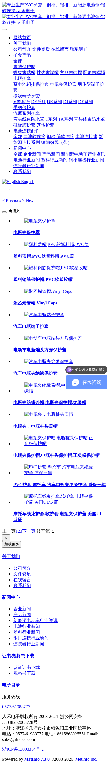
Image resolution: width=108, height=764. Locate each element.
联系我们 (22, 585)
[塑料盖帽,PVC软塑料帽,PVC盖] (56, 244)
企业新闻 (22, 608)
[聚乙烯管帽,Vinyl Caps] (48, 291)
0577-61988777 (16, 706)
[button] (12, 200)
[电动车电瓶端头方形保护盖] (53, 338)
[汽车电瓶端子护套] (44, 314)
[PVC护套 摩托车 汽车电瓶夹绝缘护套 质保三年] (59, 472)
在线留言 (22, 579)
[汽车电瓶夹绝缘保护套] (48, 361)
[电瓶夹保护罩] (39, 221)
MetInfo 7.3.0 (37, 759)
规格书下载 (24, 673)
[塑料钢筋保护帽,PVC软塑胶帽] (56, 267)
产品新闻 (22, 614)
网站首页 (22, 37)
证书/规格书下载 (18, 655)
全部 (17, 61)
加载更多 (11, 544)
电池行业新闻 (26, 626)
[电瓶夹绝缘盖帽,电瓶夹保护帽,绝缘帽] (59, 391)
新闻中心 (11, 597)
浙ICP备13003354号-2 (23, 749)
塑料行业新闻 (26, 632)
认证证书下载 (26, 667)
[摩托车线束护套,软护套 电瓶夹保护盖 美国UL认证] (59, 502)
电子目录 (11, 684)
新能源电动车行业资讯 (35, 620)
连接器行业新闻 (28, 643)
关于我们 (11, 556)
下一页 (28, 531)
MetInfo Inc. (86, 759)
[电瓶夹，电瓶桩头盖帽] (48, 414)
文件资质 (22, 574)
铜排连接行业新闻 (31, 638)
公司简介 (22, 568)
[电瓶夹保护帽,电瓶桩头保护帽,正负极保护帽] (59, 443)
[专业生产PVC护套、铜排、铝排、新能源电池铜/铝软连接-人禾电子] (54, 14)
